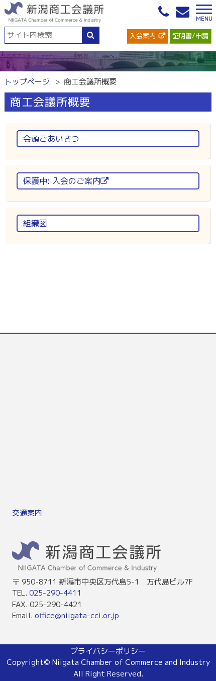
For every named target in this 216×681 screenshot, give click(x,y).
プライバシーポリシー (108, 651)
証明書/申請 (190, 35)
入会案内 (143, 35)
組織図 (35, 223)
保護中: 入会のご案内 (61, 180)
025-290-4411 (55, 593)
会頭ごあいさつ (51, 138)
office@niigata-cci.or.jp (77, 615)
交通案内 (27, 513)
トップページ (27, 81)
